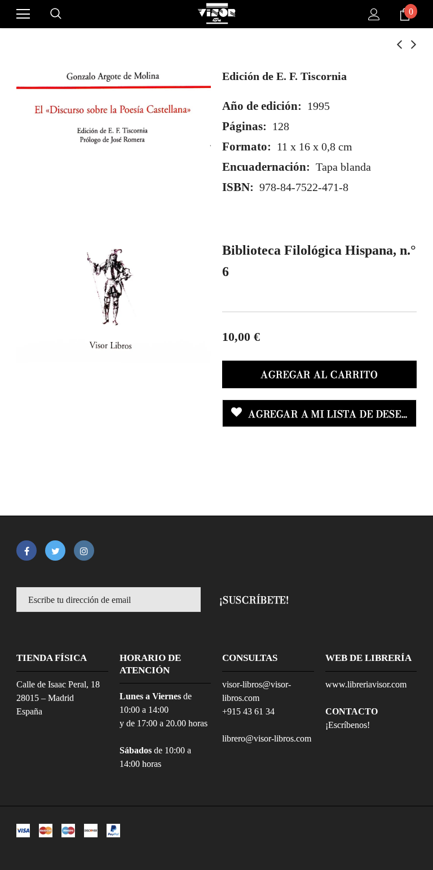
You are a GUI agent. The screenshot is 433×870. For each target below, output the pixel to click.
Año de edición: (262, 106)
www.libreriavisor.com (366, 684)
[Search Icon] (55, 14)
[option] (113, 211)
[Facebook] (26, 550)
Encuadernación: (266, 167)
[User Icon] (374, 14)
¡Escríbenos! (347, 725)
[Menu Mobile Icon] (23, 14)
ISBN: (238, 187)
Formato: (246, 146)
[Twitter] (55, 550)
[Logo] (216, 13)
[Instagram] (84, 550)
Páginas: (244, 126)
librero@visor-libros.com (266, 738)
